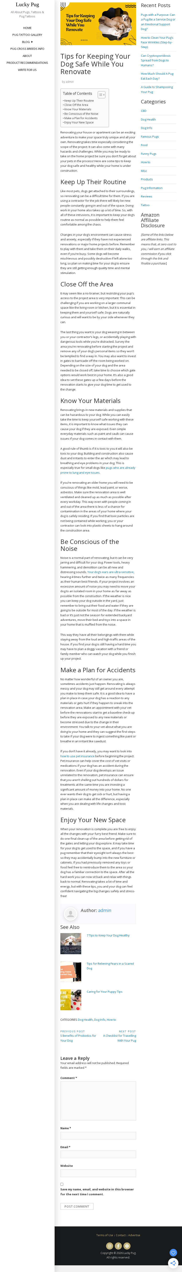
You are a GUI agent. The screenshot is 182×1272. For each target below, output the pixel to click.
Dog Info (99, 1020)
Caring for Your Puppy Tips (105, 992)
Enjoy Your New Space (79, 122)
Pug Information (151, 188)
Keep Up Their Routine (79, 101)
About (27, 56)
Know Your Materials (77, 109)
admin (70, 82)
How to (111, 1020)
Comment (68, 1078)
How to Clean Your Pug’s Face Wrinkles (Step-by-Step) (157, 42)
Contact (121, 1235)
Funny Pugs (148, 154)
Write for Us (27, 70)
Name (65, 1128)
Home (27, 28)
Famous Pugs (150, 137)
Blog (26, 42)
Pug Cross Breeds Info (27, 49)
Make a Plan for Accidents (80, 118)
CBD (143, 111)
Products (147, 179)
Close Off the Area (76, 105)
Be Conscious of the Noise (81, 114)
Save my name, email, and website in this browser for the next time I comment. (97, 1191)
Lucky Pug (27, 4)
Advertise (134, 1235)
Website (66, 1166)
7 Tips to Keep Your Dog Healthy (108, 935)
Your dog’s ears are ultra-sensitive (110, 572)
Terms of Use (104, 1235)
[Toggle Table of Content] (99, 95)
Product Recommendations (27, 63)
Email (65, 1147)
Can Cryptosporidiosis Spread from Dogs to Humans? (156, 60)
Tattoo (145, 205)
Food (144, 145)
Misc (144, 171)
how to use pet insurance (77, 756)
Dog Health (85, 1020)
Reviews (146, 196)
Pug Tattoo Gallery (27, 35)
